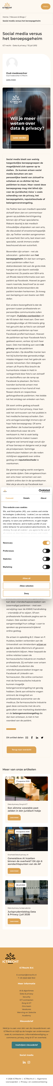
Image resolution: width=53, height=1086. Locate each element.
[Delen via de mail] (27, 738)
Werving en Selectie (26, 1012)
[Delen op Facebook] (32, 738)
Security (26, 997)
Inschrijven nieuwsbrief (26, 1045)
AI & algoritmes (26, 990)
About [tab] (43, 498)
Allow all (26, 578)
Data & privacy (19, 45)
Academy (26, 1015)
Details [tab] (26, 498)
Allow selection (26, 586)
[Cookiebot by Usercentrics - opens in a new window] (39, 491)
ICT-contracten (26, 1000)
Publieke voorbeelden (29, 316)
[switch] (46, 551)
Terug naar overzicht (21, 749)
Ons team (26, 1006)
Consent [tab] (9, 498)
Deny (26, 593)
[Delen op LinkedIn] (37, 738)
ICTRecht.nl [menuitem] (29, 1079)
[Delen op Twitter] (42, 738)
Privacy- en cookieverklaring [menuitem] (34, 1082)
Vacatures (26, 1009)
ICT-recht (7, 45)
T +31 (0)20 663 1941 (26, 978)
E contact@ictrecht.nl (26, 975)
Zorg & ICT (26, 1003)
